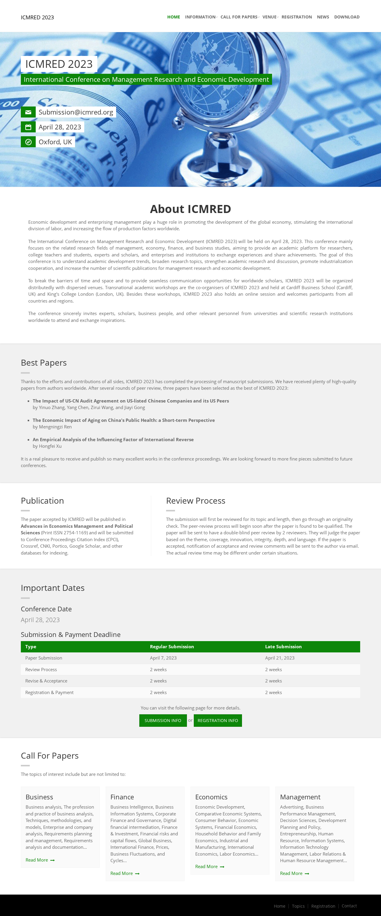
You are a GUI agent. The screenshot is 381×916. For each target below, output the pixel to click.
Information (200, 17)
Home (173, 17)
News (323, 17)
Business (39, 796)
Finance (122, 796)
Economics (211, 796)
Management (300, 796)
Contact (349, 906)
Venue (270, 17)
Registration (297, 17)
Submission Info (163, 720)
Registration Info (218, 720)
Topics (298, 906)
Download (347, 17)
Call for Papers (239, 17)
